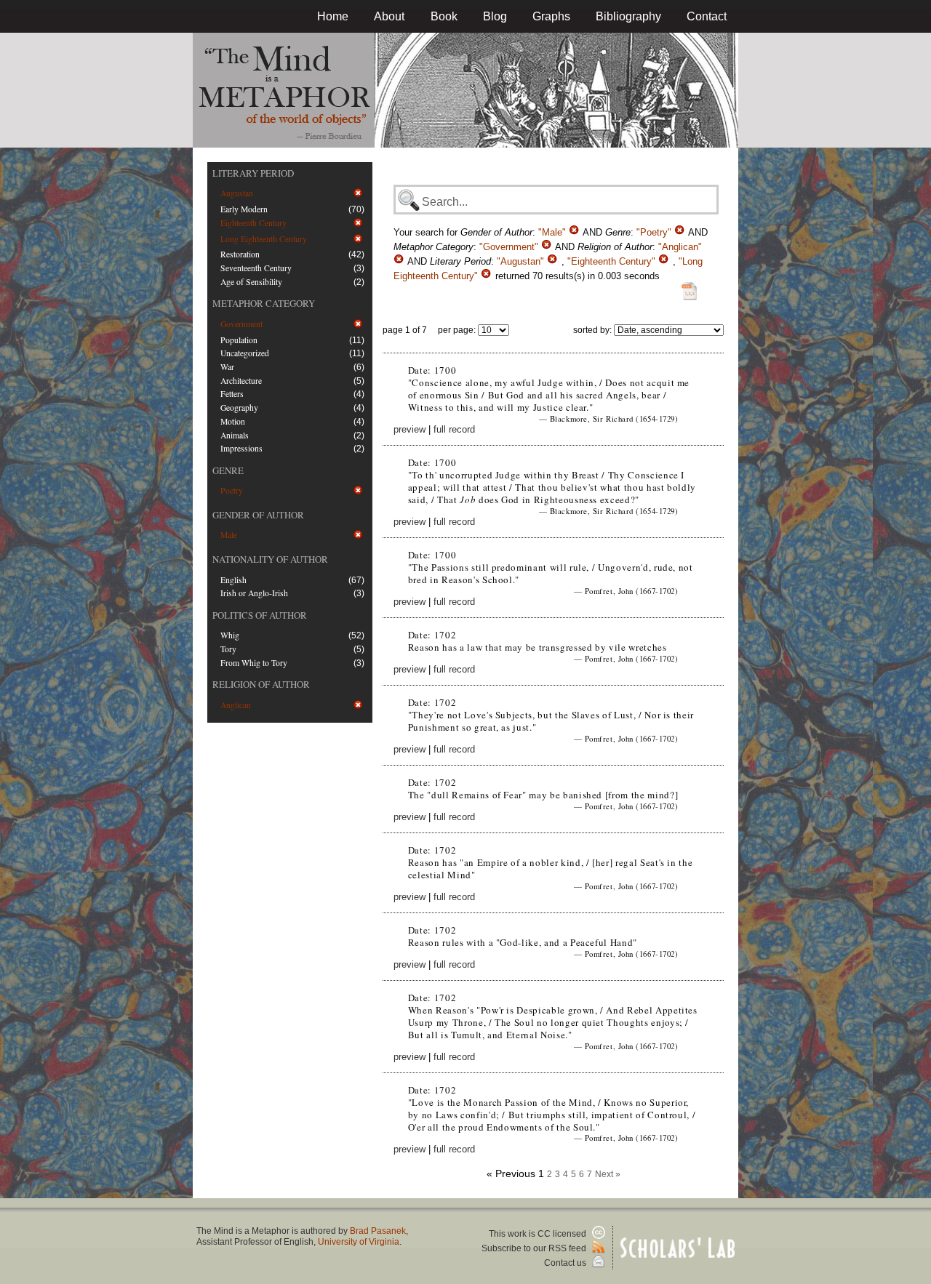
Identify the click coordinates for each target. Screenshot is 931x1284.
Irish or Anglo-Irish (254, 592)
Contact (707, 16)
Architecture (241, 380)
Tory (228, 648)
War (227, 366)
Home (332, 16)
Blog (495, 16)
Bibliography (628, 16)
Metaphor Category (263, 303)
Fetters (232, 393)
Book (444, 16)
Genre (228, 470)
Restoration (240, 254)
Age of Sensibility (251, 281)
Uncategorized (244, 353)
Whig (229, 635)
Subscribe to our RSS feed (535, 1248)
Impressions (241, 448)
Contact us (566, 1263)
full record (454, 429)
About (389, 16)
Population (238, 339)
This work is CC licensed (538, 1234)
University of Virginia (358, 1242)
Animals (234, 435)
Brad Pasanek (378, 1231)
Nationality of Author (270, 559)
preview (409, 429)
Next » (607, 1174)
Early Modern (244, 209)
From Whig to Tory (253, 662)
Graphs (551, 16)
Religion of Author (261, 684)
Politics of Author (259, 615)
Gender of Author (258, 514)
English (233, 579)
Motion (232, 421)
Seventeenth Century (256, 267)
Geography (239, 407)
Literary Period (253, 173)
